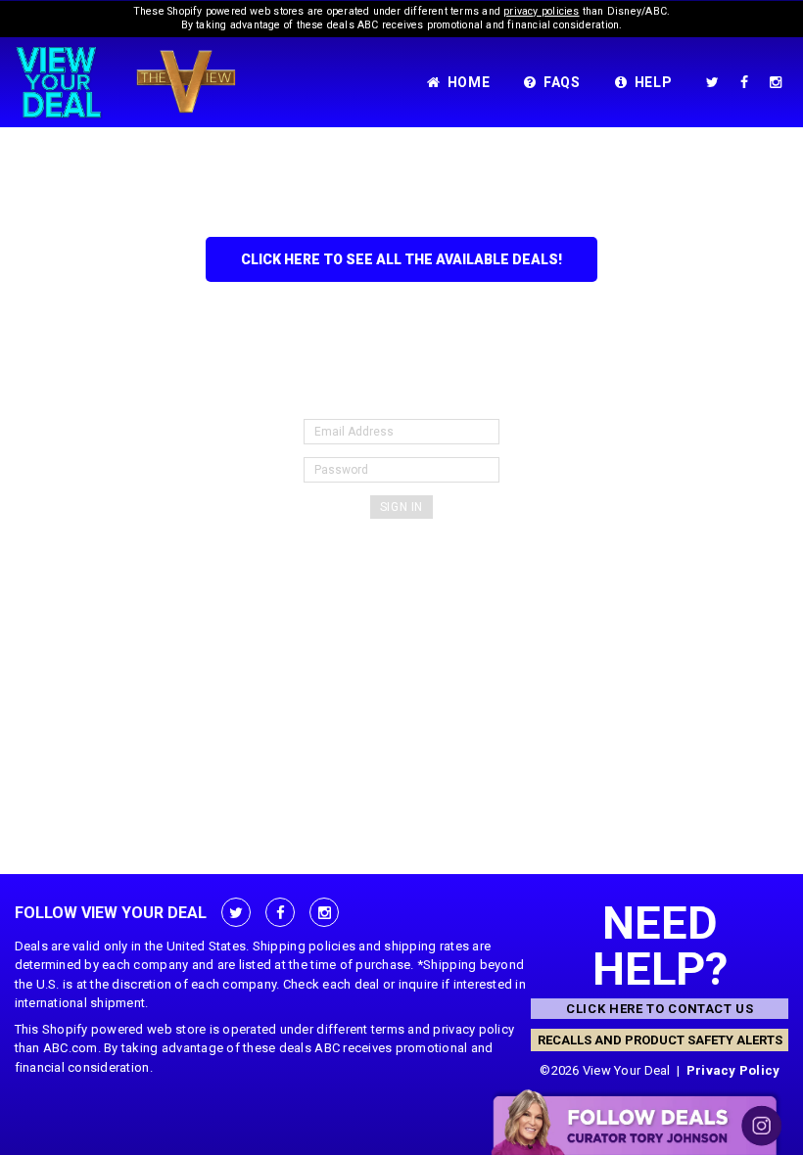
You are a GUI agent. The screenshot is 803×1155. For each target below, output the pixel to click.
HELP (654, 82)
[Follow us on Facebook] (748, 82)
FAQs (562, 82)
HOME (469, 82)
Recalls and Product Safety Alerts (660, 1040)
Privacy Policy (733, 1070)
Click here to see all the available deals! (401, 259)
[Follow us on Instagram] (779, 82)
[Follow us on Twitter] (716, 82)
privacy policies (541, 11)
